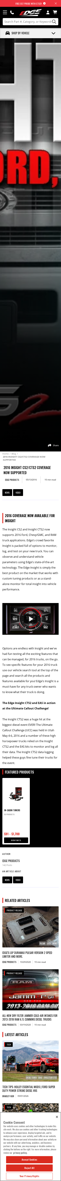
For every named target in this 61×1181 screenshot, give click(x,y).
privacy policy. (20, 1152)
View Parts (16, 840)
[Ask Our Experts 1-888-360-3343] (12, 12)
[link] (30, 926)
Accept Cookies (29, 1159)
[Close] (57, 1117)
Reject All (29, 1168)
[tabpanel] (16, 811)
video (18, 492)
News (7, 492)
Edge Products (11, 861)
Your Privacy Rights (29, 1176)
